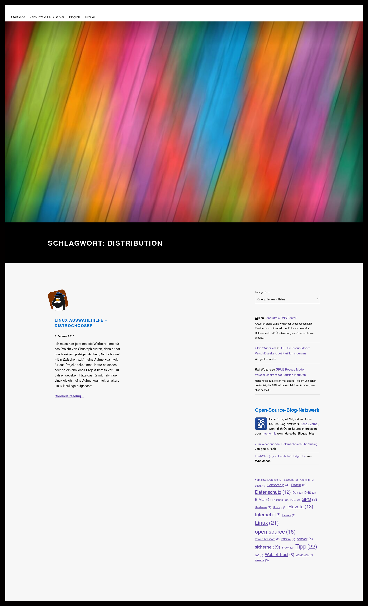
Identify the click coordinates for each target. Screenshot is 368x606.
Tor (259, 555)
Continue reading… (69, 396)
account (291, 479)
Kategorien (262, 292)
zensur (262, 560)
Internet (268, 514)
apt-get (260, 485)
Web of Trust (279, 554)
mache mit (269, 433)
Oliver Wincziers (265, 348)
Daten (298, 484)
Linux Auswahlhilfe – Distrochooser (81, 322)
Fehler (295, 500)
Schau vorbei (309, 423)
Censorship (278, 484)
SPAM (288, 547)
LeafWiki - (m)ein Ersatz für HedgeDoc (280, 456)
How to (300, 506)
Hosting (280, 507)
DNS (310, 492)
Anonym (307, 479)
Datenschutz (273, 491)
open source (275, 531)
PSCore (288, 539)
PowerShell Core (267, 539)
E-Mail (263, 499)
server (305, 538)
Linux (267, 522)
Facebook (280, 500)
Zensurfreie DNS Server (280, 318)
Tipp (306, 546)
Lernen (288, 515)
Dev (297, 492)
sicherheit (267, 547)
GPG (309, 499)
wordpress (304, 555)
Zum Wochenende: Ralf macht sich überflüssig (286, 444)
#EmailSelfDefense (268, 479)
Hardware (263, 507)
